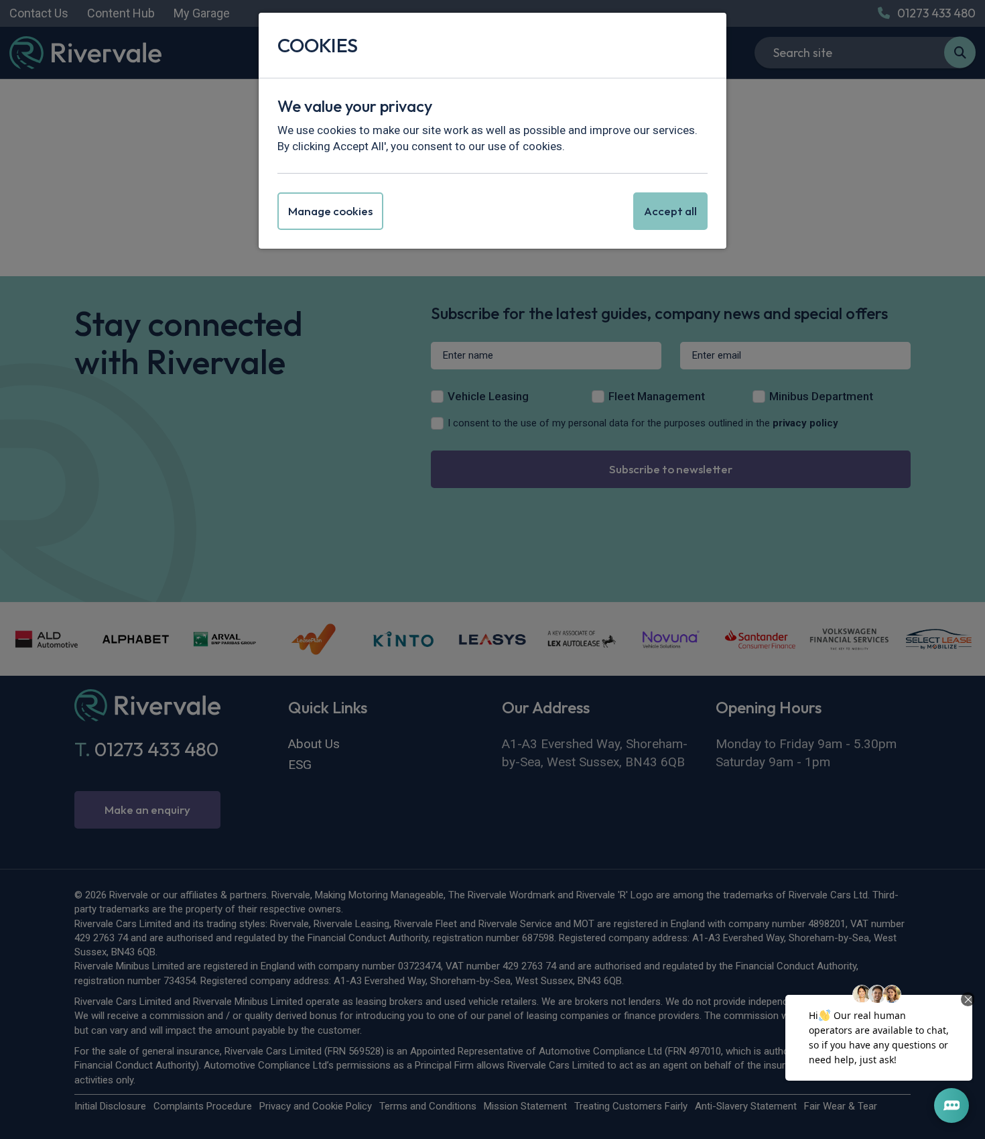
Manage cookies (330, 211)
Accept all (670, 211)
